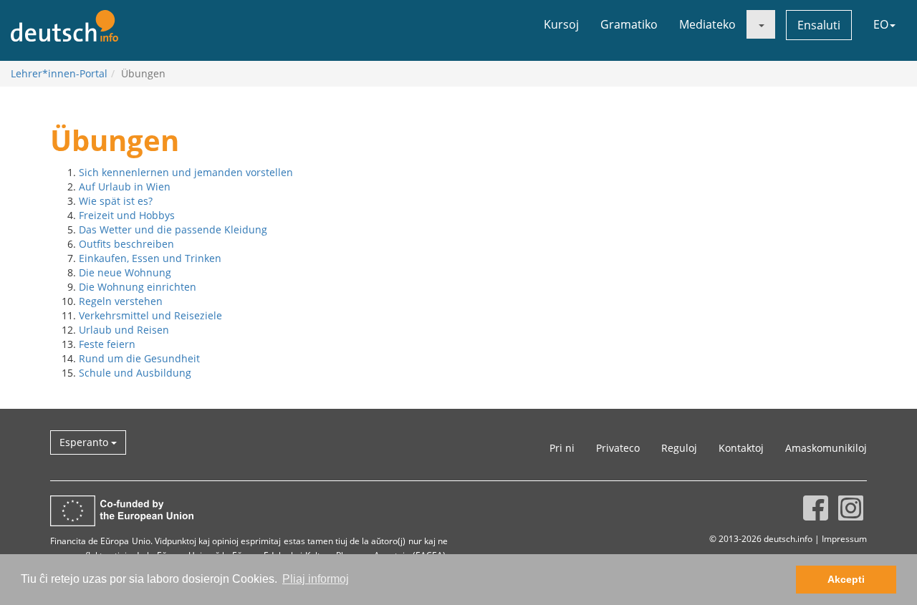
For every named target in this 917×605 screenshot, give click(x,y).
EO (880, 24)
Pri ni (562, 448)
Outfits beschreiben (126, 244)
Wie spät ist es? (116, 201)
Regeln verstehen (121, 301)
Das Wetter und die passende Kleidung (173, 229)
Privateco (618, 448)
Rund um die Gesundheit (139, 358)
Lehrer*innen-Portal (59, 73)
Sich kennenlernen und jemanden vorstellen (186, 172)
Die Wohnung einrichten (137, 287)
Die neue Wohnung (125, 272)
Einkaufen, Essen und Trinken (150, 258)
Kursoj (561, 24)
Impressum (844, 538)
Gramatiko (629, 24)
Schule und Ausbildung (135, 372)
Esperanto (85, 442)
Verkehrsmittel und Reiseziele (150, 315)
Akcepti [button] (846, 579)
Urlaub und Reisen (124, 330)
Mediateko (707, 24)
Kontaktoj (741, 448)
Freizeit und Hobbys (127, 215)
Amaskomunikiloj (826, 448)
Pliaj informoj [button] (315, 579)
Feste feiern (107, 344)
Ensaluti (818, 25)
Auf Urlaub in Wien (125, 186)
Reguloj (679, 448)
